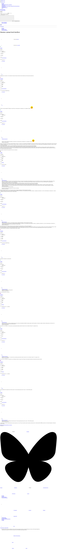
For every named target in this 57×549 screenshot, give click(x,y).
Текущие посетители (4, 7)
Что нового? (3, 5)
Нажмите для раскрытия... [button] (5, 142)
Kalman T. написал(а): (5, 356)
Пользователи (4, 6)
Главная (3, 3)
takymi (18, 39)
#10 (2, 388)
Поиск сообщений (9, 4)
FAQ (2, 8)
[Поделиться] (7, 67)
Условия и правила (4, 518)
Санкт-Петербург (4, 88)
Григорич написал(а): (5, 289)
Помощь (3, 519)
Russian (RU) (15, 516)
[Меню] (0, 1)
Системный (15, 510)
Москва (3, 162)
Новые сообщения (4, 4)
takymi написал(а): (4, 180)
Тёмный (44, 510)
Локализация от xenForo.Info (4, 527)
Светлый (30, 510)
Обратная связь (4, 517)
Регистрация (2, 26)
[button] (7, 504)
